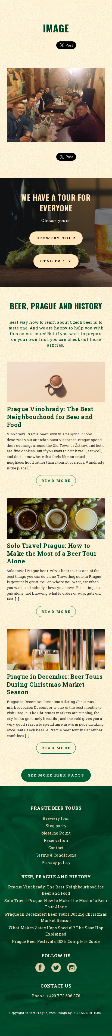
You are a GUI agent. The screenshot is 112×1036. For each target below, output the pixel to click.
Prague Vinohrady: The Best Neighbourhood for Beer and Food (56, 890)
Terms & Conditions (56, 855)
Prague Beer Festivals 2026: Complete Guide (56, 941)
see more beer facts (56, 775)
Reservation (56, 840)
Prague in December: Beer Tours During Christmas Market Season (56, 917)
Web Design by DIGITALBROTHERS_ (76, 1013)
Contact (56, 847)
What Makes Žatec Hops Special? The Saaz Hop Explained (55, 931)
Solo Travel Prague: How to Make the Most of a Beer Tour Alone (56, 903)
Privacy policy (56, 862)
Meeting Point (56, 833)
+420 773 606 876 (63, 995)
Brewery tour (56, 238)
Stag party (56, 260)
